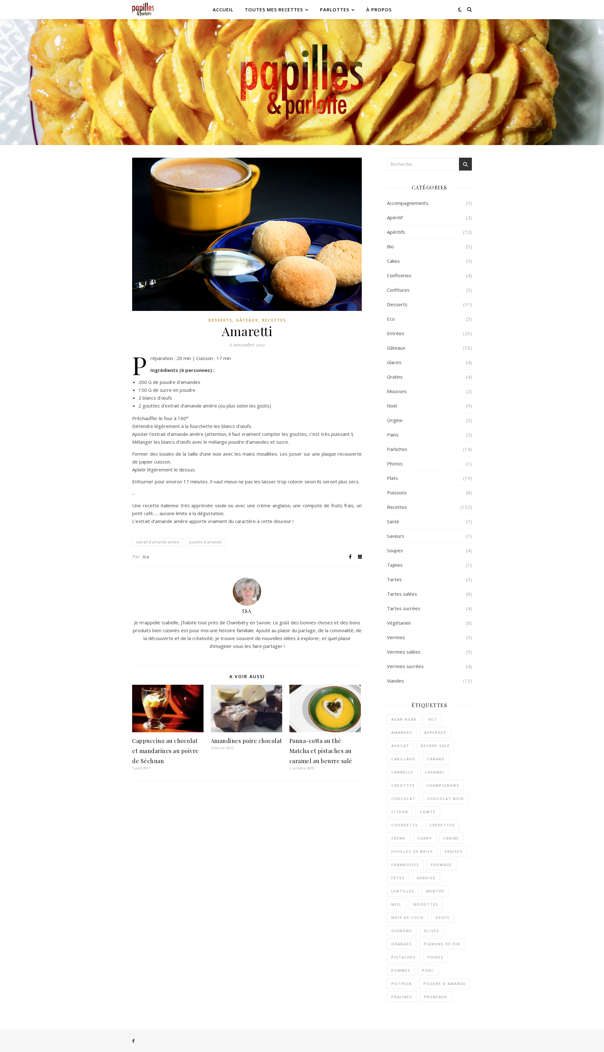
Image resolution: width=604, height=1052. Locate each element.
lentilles (403, 891)
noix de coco (407, 917)
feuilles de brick (412, 851)
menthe (435, 891)
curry (424, 838)
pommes (401, 970)
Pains (393, 434)
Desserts (220, 320)
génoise (426, 877)
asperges (435, 732)
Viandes (395, 681)
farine (451, 838)
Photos (395, 463)
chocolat (403, 798)
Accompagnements (407, 203)
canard (436, 759)
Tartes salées (402, 594)
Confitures (398, 290)
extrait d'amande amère (157, 542)
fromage (441, 864)
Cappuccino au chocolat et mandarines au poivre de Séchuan (165, 751)
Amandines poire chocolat (246, 741)
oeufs (442, 917)
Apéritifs (396, 232)
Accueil (223, 9)
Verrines (396, 637)
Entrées (395, 333)
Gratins (395, 377)
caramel (435, 772)
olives (431, 930)
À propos (379, 9)
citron (399, 811)
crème (398, 838)
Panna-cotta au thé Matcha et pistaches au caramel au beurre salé (320, 751)
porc (428, 970)
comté (428, 811)
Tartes (394, 579)
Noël (392, 405)
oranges (401, 944)
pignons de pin (442, 944)
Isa (146, 557)
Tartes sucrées (403, 608)
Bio (390, 246)
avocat (400, 745)
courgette (404, 825)
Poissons (397, 492)
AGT (432, 719)
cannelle (402, 772)
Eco (391, 319)
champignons (443, 785)
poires (436, 957)
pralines (401, 996)
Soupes (395, 550)
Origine (395, 420)
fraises (454, 851)
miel (396, 904)
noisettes (426, 904)
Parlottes (334, 9)
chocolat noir (445, 798)
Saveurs (395, 536)
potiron (401, 983)
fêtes (398, 877)
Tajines (395, 565)
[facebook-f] (133, 1041)
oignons (401, 930)
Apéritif (395, 217)
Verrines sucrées (405, 666)
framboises (405, 864)
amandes (401, 732)
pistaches (403, 957)
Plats (392, 478)
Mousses (397, 391)
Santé (393, 521)
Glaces (394, 362)
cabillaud (403, 759)
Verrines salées (404, 652)
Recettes (274, 320)
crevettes (442, 825)
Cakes (393, 261)
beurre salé (435, 745)
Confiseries (399, 275)
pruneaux (435, 996)
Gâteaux (247, 320)
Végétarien (399, 623)
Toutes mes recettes (274, 9)
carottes (403, 785)
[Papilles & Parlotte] (143, 9)
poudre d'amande (205, 542)
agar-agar (404, 719)
